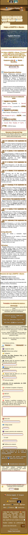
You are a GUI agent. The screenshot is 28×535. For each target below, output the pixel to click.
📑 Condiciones (19, 507)
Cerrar (23, 525)
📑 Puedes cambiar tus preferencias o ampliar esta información (14, 523)
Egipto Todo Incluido (14, 531)
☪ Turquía (20, 495)
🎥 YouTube (15, 504)
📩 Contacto (6, 504)
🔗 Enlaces (10, 507)
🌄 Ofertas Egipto (10, 495)
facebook (19, 501)
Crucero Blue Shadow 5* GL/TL (14, 123)
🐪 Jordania (14, 498)
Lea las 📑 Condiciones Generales (13, 464)
